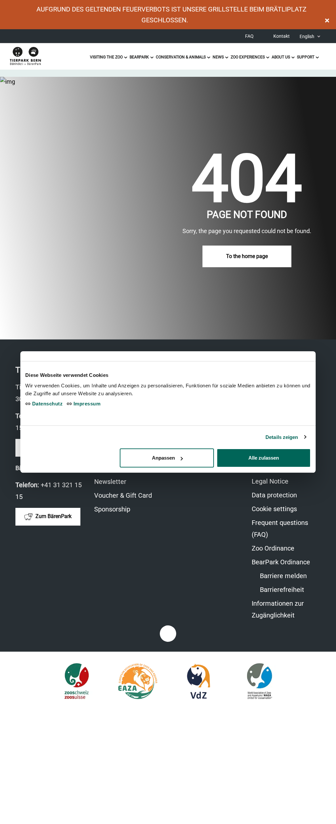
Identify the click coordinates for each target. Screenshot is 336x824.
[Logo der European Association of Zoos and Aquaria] (137, 681)
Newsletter (110, 482)
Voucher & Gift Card (126, 496)
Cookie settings (274, 509)
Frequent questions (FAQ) (280, 528)
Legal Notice (270, 481)
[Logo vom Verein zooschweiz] (76, 681)
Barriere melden (282, 576)
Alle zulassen (263, 458)
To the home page (247, 256)
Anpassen (163, 458)
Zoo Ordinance (273, 548)
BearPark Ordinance (281, 562)
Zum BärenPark (53, 516)
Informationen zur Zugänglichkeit (286, 610)
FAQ (249, 36)
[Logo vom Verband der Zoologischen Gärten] (198, 681)
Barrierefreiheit (281, 590)
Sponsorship (112, 509)
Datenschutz (47, 403)
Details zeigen (281, 437)
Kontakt (281, 36)
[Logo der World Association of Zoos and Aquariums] (259, 681)
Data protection (274, 495)
